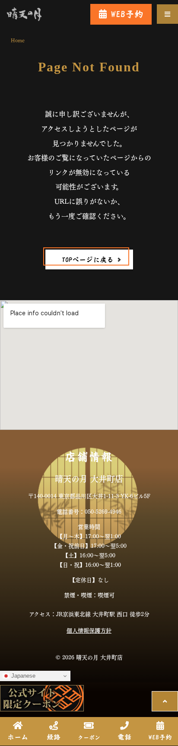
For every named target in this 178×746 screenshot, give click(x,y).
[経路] (53, 725)
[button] (167, 14)
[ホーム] (17, 725)
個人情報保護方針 (89, 629)
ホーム (17, 736)
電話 (124, 736)
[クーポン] (89, 725)
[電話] (124, 725)
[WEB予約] (160, 725)
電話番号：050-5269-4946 (89, 510)
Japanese (22, 675)
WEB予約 (160, 737)
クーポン (89, 737)
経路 (53, 736)
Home (18, 40)
